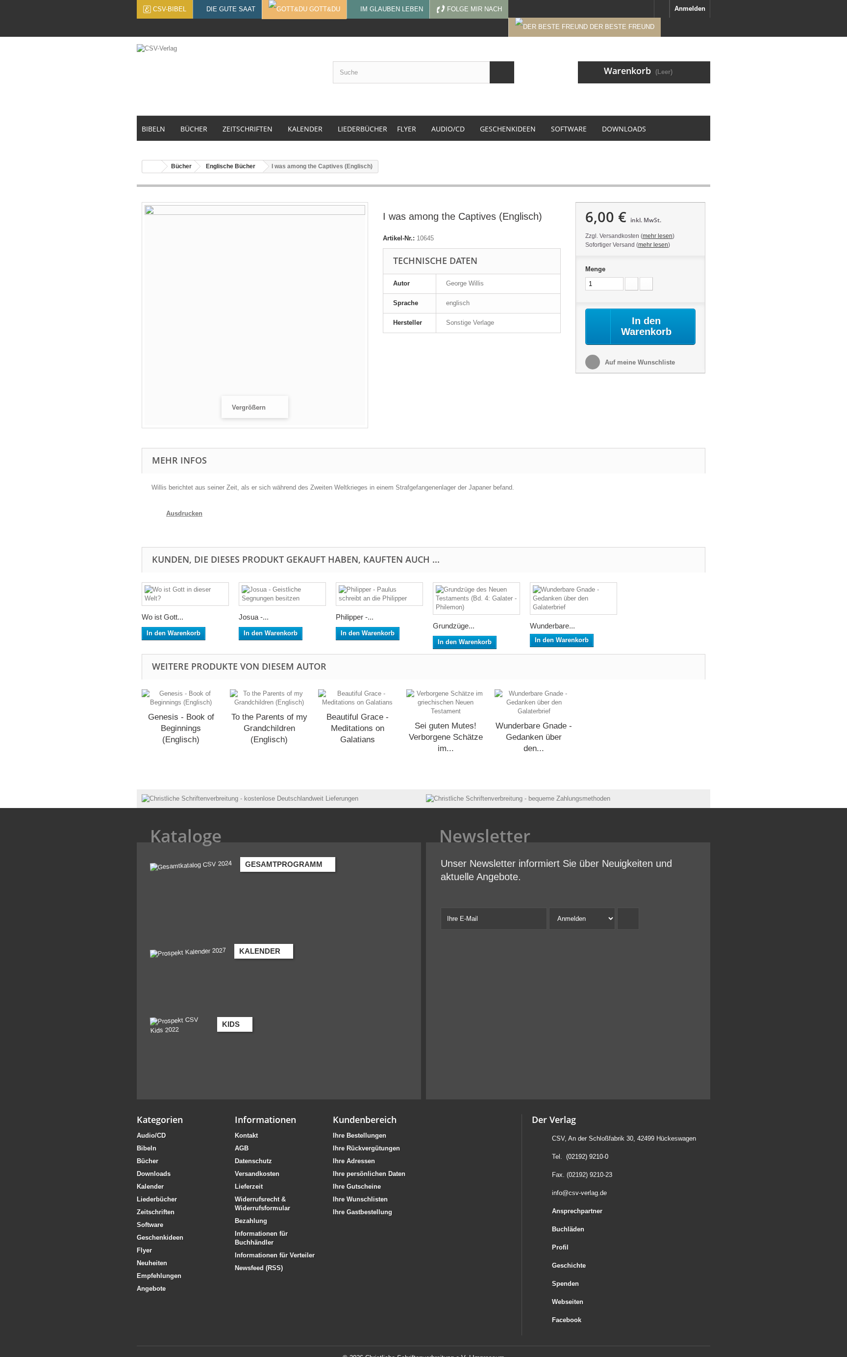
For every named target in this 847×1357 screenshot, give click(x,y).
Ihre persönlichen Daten (369, 1173)
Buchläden (568, 1229)
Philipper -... (355, 617)
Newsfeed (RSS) (259, 1268)
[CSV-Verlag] (227, 76)
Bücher (147, 1161)
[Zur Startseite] (661, 9)
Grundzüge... (453, 626)
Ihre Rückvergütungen (366, 1148)
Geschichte (569, 1265)
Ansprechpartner (577, 1211)
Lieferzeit (249, 1186)
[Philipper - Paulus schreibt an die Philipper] (379, 594)
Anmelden (689, 8)
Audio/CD (151, 1135)
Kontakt (246, 1135)
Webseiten (567, 1301)
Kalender (150, 1186)
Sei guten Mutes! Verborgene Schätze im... (446, 737)
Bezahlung (251, 1221)
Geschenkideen (160, 1237)
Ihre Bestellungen (359, 1135)
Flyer (144, 1250)
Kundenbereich (365, 1119)
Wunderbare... (552, 626)
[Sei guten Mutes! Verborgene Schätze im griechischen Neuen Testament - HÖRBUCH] (445, 702)
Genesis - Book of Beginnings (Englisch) (181, 728)
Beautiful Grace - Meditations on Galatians (357, 728)
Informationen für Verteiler (275, 1255)
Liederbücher (157, 1199)
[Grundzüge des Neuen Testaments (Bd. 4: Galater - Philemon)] (476, 598)
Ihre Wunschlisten (360, 1199)
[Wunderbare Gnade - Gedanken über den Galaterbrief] (573, 598)
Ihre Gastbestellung (362, 1212)
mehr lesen (658, 236)
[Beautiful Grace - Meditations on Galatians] (357, 698)
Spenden (565, 1283)
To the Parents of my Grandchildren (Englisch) (269, 728)
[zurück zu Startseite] (152, 166)
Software (150, 1224)
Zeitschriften (155, 1212)
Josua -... (254, 617)
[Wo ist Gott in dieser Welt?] (185, 594)
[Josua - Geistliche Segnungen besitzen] (282, 594)
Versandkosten (257, 1173)
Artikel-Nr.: (399, 238)
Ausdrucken (184, 513)
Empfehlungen (159, 1275)
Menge (595, 269)
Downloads (154, 1173)
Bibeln (146, 1148)
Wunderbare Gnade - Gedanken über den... (534, 737)
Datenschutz (253, 1161)
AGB (242, 1148)
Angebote (151, 1288)
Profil (560, 1247)
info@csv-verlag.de (579, 1193)
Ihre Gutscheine (357, 1186)
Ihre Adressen (354, 1161)
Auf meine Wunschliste (639, 362)
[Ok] (628, 919)
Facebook (566, 1320)
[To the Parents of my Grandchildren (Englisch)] (269, 698)
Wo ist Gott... (162, 617)
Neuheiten (152, 1263)
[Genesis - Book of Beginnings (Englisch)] (181, 698)
